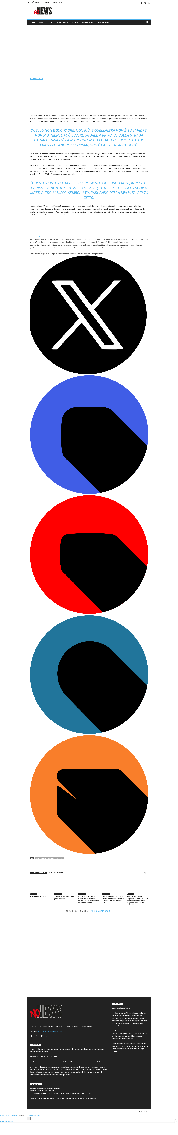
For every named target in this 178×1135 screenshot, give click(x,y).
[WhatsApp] (43, 865)
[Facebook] (137, 3)
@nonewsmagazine (101, 911)
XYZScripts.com (34, 1116)
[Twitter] (89, 373)
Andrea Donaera (41, 858)
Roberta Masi (35, 89)
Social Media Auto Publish (9, 1116)
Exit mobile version (6, 1121)
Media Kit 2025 (144, 1112)
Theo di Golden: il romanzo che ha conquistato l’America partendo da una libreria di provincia (113, 899)
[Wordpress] (89, 733)
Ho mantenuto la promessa (40, 896)
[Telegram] (145, 3)
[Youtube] (89, 613)
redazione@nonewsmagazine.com (50, 1031)
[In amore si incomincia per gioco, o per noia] (65, 886)
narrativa (51, 858)
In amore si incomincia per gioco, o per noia (64, 897)
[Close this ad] (176, 1121)
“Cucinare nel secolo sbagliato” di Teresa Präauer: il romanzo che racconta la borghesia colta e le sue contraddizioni (137, 900)
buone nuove (88, 22)
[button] (147, 22)
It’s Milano (103, 22)
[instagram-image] (47, 934)
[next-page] (147, 873)
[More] (54, 865)
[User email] (89, 853)
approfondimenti (59, 22)
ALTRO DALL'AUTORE (56, 873)
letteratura (39, 79)
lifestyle (43, 22)
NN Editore (59, 858)
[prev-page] (144, 873)
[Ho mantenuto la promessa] (41, 886)
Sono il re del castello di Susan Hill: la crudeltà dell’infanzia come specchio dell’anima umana (88, 899)
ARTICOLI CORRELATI (39, 873)
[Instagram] (141, 3)
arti (33, 22)
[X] (149, 3)
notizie (75, 22)
